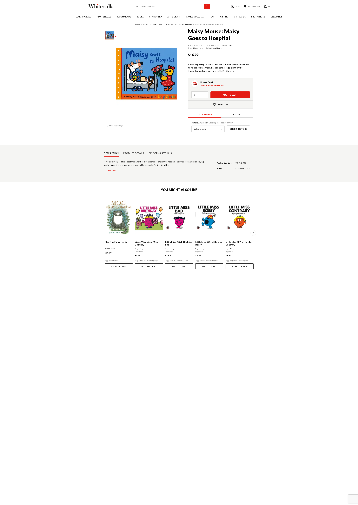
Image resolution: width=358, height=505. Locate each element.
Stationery (155, 17)
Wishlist (220, 104)
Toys (212, 17)
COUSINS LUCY (228, 45)
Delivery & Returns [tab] (160, 153)
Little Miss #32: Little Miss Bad (178, 243)
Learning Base (83, 17)
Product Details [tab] (133, 153)
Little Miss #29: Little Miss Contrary (239, 243)
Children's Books (156, 24)
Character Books (185, 24)
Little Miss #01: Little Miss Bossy (208, 243)
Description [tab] (111, 153)
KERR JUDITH (110, 249)
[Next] (253, 233)
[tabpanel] (179, 166)
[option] (111, 153)
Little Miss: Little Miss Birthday (146, 243)
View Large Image (116, 126)
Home (137, 24)
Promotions (258, 17)
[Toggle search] (207, 6)
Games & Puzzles (195, 17)
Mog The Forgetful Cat (116, 241)
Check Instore (204, 114)
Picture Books (171, 24)
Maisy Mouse (216, 48)
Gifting (224, 17)
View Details (118, 266)
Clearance (276, 17)
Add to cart (230, 95)
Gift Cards (240, 17)
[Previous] (105, 233)
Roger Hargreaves (142, 249)
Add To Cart (149, 266)
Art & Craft (173, 17)
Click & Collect (237, 114)
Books (140, 17)
